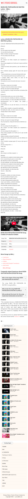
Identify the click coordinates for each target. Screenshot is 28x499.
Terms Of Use (14, 495)
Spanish (11, 249)
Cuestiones (6, 257)
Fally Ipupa (4, 469)
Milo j (10, 241)
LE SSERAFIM (5, 452)
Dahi (3, 449)
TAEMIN (4, 446)
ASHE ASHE (6, 265)
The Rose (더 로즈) (7, 455)
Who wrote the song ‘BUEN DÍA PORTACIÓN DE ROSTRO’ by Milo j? (12, 289)
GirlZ (3, 486)
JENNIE (4, 483)
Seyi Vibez (4, 477)
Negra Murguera (7, 259)
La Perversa (5, 460)
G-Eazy (4, 457)
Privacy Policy (6, 495)
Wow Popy (4, 466)
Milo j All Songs (6, 268)
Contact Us (17, 316)
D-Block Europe (6, 472)
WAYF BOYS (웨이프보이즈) (9, 474)
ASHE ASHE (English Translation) (11, 263)
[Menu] (26, 2)
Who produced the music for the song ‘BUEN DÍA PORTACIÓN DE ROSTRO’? (13, 295)
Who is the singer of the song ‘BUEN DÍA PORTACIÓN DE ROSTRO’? (12, 278)
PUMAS (5, 261)
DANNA (4, 463)
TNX (3, 480)
